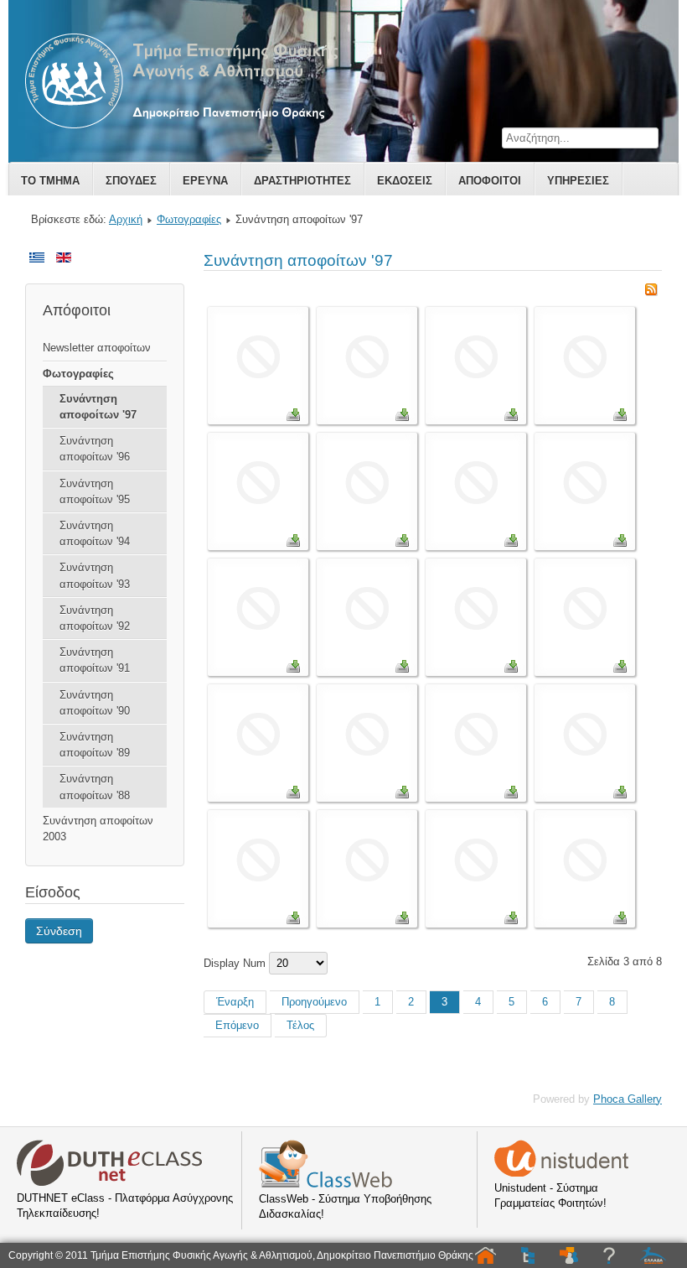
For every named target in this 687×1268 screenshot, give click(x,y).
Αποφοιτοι (489, 180)
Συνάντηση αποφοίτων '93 (94, 575)
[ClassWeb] (325, 1183)
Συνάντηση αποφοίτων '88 (94, 786)
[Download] (293, 417)
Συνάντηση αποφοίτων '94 (94, 533)
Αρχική (125, 219)
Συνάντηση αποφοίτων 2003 (98, 828)
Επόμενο (237, 1025)
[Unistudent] (561, 1173)
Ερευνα (205, 180)
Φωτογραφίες (189, 219)
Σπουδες (131, 180)
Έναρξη (235, 1001)
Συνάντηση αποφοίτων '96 (94, 448)
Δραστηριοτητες (302, 180)
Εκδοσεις (404, 180)
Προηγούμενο (314, 1001)
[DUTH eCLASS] (110, 1183)
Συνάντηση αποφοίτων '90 (94, 703)
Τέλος (300, 1025)
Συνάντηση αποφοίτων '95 (94, 491)
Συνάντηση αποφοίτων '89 (94, 744)
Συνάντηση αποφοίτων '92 (94, 618)
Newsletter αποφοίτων (97, 347)
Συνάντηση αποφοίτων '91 (94, 660)
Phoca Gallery (627, 1099)
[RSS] (651, 292)
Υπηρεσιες (578, 180)
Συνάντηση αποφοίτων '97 (98, 406)
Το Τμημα (50, 180)
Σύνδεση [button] (59, 931)
